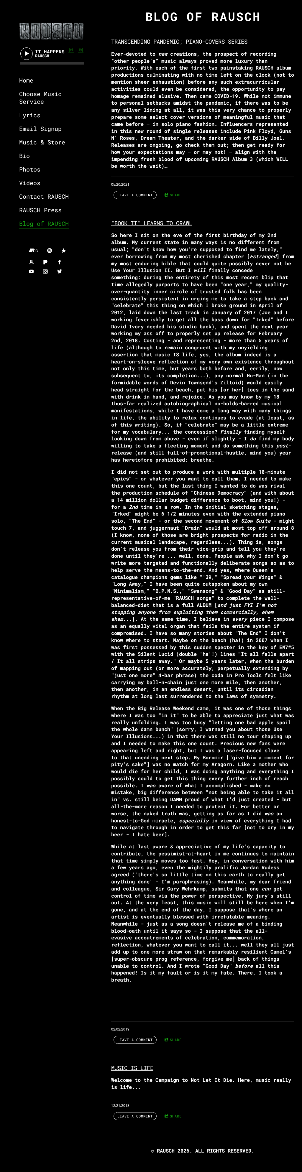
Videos (29, 183)
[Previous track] (71, 49)
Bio (24, 155)
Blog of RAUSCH (44, 223)
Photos (29, 169)
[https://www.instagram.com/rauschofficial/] (45, 271)
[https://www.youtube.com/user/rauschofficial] (31, 271)
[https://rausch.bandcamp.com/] (33, 250)
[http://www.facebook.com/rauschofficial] (59, 262)
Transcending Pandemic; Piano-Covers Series (179, 41)
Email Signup (40, 128)
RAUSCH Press (40, 210)
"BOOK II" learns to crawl (151, 223)
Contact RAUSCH (44, 196)
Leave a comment (135, 194)
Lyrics (29, 115)
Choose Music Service (40, 97)
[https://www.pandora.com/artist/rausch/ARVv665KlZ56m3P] (45, 262)
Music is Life (132, 1067)
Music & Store (42, 142)
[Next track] (80, 49)
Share (176, 194)
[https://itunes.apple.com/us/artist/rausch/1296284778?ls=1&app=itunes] (63, 250)
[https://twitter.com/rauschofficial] (59, 271)
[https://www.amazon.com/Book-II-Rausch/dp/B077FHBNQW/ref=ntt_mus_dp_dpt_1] (31, 262)
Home (26, 80)
